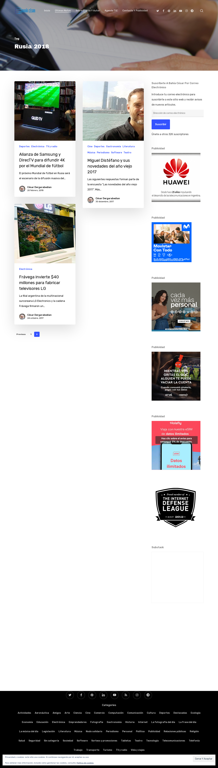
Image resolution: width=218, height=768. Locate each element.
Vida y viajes (138, 750)
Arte (67, 713)
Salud (22, 740)
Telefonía (194, 740)
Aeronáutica (42, 713)
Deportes (24, 146)
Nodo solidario (94, 731)
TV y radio (51, 146)
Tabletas (126, 740)
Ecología (195, 713)
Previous (21, 334)
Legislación (48, 731)
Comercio (99, 713)
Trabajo (78, 750)
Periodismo (103, 152)
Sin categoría (51, 740)
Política (140, 731)
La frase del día (187, 722)
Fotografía (96, 722)
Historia (130, 722)
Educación (42, 722)
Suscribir (160, 124)
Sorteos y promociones (104, 740)
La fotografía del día (163, 722)
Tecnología (152, 740)
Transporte (92, 750)
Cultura (151, 713)
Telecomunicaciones (173, 740)
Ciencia (77, 713)
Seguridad (34, 740)
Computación (116, 713)
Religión (194, 731)
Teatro (127, 152)
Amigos (57, 713)
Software (116, 152)
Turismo (107, 750)
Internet (143, 722)
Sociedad (68, 740)
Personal (127, 731)
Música (91, 152)
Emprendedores (78, 722)
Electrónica (37, 146)
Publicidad (154, 731)
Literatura (129, 146)
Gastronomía (113, 146)
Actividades (24, 713)
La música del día (28, 731)
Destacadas (180, 713)
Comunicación (135, 713)
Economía (27, 722)
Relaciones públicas (175, 731)
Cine (89, 146)
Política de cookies (85, 763)
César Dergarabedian (39, 187)
